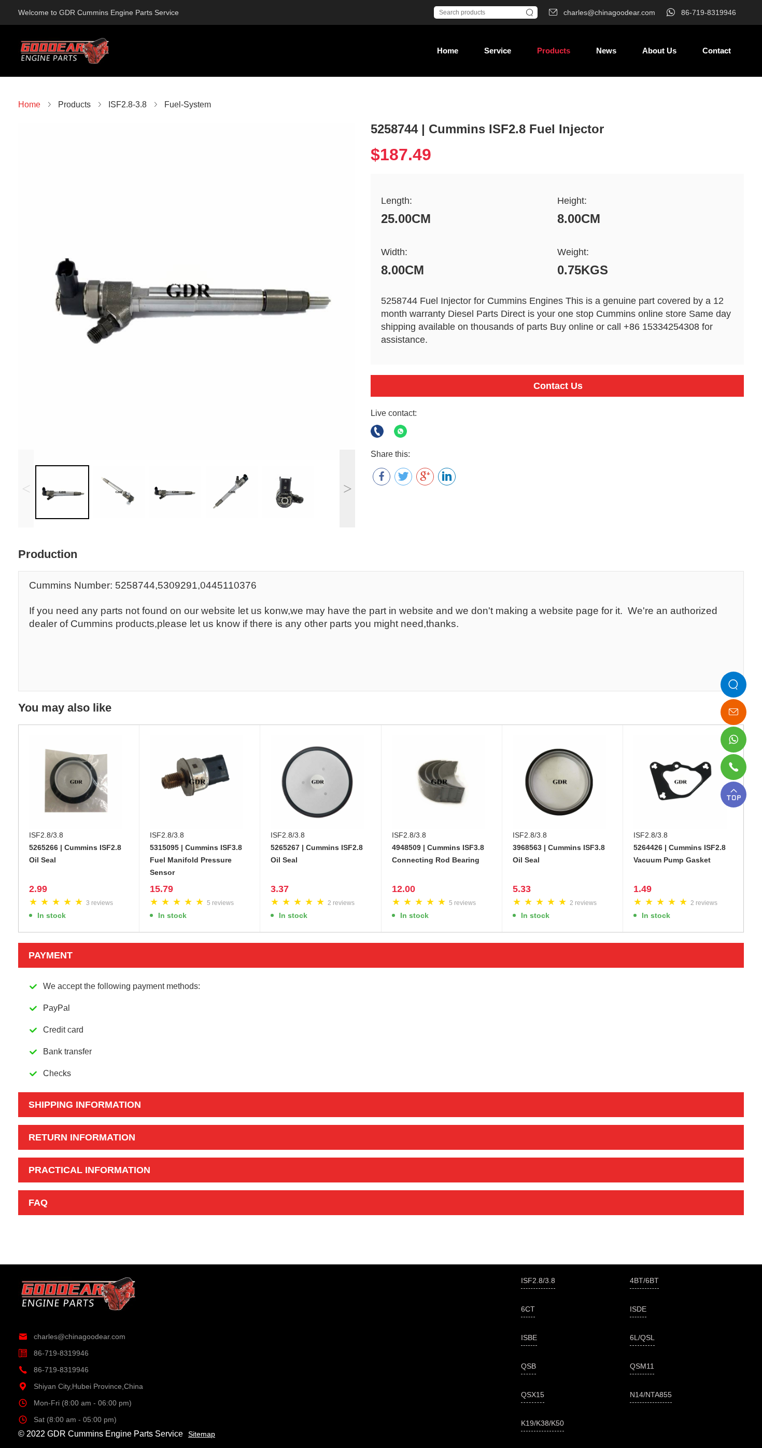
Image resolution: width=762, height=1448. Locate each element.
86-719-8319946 (53, 1353)
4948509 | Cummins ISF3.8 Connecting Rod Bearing (438, 853)
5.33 (522, 889)
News (606, 50)
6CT (528, 1309)
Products (553, 50)
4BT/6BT (644, 1280)
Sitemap (201, 1434)
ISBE (529, 1337)
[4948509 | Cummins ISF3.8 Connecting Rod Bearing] (441, 782)
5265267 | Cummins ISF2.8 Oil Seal (317, 853)
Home (447, 50)
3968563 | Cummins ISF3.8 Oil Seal (559, 853)
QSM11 (642, 1366)
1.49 (642, 889)
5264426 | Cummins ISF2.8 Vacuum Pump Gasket (679, 853)
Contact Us (558, 386)
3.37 (280, 889)
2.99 (38, 889)
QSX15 (532, 1394)
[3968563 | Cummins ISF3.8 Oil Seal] (562, 782)
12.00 (403, 889)
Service (497, 50)
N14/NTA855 (651, 1394)
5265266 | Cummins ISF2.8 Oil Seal (75, 853)
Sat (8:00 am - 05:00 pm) (67, 1419)
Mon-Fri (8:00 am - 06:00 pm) (75, 1403)
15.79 (161, 889)
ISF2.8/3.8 (46, 835)
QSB (528, 1366)
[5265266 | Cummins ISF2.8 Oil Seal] (79, 782)
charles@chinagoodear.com (71, 1336)
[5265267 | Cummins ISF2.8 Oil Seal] (320, 782)
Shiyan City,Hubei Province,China (80, 1386)
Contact (716, 50)
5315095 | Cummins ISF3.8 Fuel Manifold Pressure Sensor (196, 859)
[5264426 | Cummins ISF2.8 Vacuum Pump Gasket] (683, 782)
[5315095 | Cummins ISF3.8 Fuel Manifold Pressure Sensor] (199, 782)
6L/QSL (642, 1337)
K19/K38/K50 (542, 1423)
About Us (659, 50)
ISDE (638, 1309)
